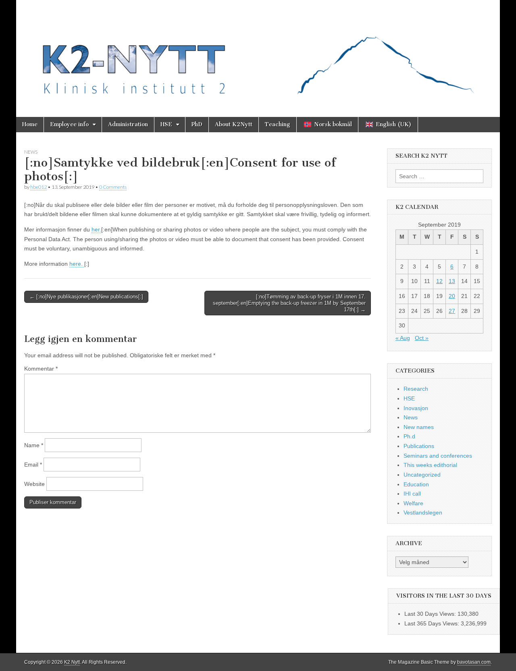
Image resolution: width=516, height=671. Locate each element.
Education (416, 484)
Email (33, 464)
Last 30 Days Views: (431, 614)
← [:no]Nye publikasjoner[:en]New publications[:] (86, 297)
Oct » (422, 338)
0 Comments (113, 187)
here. (76, 263)
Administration (128, 124)
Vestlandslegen (423, 512)
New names (419, 427)
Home (29, 124)
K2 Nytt (72, 662)
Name (33, 445)
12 (439, 281)
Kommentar (41, 368)
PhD (196, 124)
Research (416, 389)
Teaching (277, 124)
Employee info (69, 124)
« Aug (402, 338)
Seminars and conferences (438, 455)
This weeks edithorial (430, 465)
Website (34, 484)
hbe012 (38, 187)
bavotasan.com (474, 662)
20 (452, 296)
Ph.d (409, 436)
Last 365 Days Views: (432, 623)
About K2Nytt (233, 124)
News (30, 151)
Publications (419, 446)
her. (96, 229)
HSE (166, 124)
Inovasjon (416, 408)
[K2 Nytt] (258, 52)
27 (452, 311)
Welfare (413, 503)
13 (452, 281)
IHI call (412, 493)
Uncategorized (422, 474)
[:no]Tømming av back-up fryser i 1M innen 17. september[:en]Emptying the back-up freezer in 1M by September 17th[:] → (289, 303)
